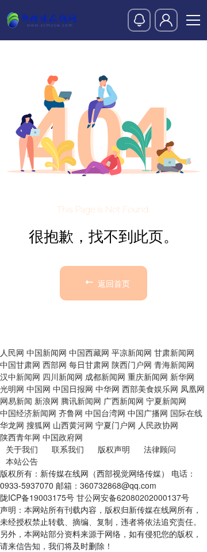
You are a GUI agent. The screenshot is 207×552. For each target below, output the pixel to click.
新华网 (182, 376)
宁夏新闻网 (166, 400)
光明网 (12, 388)
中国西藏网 (89, 352)
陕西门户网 (132, 364)
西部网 (55, 364)
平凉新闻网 (132, 352)
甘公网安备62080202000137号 (132, 497)
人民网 (12, 352)
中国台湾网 (105, 412)
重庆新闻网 (148, 376)
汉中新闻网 (20, 376)
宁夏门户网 (115, 425)
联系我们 (68, 449)
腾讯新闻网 (81, 400)
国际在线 (186, 412)
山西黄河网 (73, 425)
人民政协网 (158, 425)
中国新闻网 (46, 352)
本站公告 (22, 461)
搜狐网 (38, 425)
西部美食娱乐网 (150, 388)
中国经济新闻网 (28, 412)
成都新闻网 (105, 376)
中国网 (38, 388)
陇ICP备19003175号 (37, 497)
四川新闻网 (63, 376)
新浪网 (46, 400)
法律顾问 (160, 449)
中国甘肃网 (20, 364)
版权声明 (114, 449)
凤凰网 (193, 388)
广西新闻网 (123, 400)
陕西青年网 (20, 437)
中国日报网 (73, 388)
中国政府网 (63, 437)
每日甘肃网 (89, 364)
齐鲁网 (71, 412)
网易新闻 (16, 400)
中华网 (107, 388)
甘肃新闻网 (174, 352)
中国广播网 (148, 412)
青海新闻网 (174, 364)
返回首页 (112, 283)
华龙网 (12, 425)
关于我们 (22, 449)
